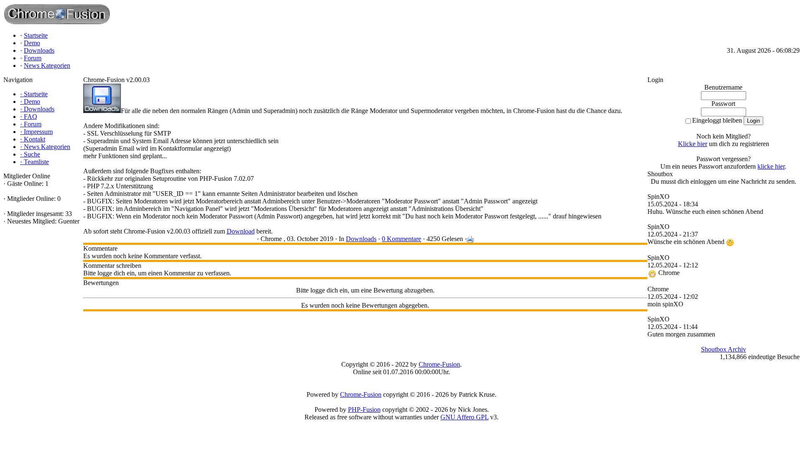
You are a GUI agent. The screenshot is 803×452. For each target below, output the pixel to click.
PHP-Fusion (364, 409)
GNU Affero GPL (464, 417)
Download (241, 231)
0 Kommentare (401, 238)
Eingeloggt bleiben (717, 120)
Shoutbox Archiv (723, 349)
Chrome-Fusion (439, 364)
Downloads (361, 238)
